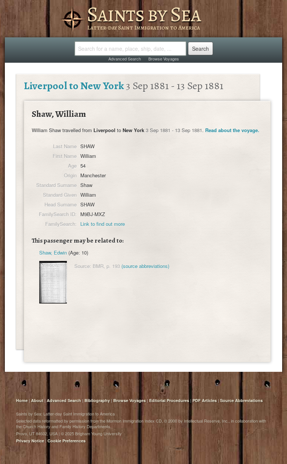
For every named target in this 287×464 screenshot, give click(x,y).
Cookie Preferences (66, 440)
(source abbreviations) (145, 266)
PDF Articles (204, 400)
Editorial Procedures (169, 400)
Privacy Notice (30, 440)
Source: (82, 266)
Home (22, 400)
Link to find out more (102, 223)
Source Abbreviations (241, 400)
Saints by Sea (144, 14)
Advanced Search (124, 59)
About (37, 400)
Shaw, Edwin (53, 252)
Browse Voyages (163, 59)
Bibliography (97, 400)
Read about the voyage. (232, 130)
